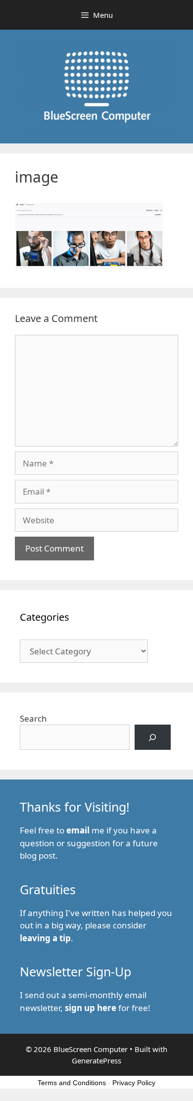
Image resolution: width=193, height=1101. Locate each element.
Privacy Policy (133, 1083)
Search (33, 718)
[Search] (153, 737)
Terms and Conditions (72, 1083)
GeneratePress (96, 1060)
